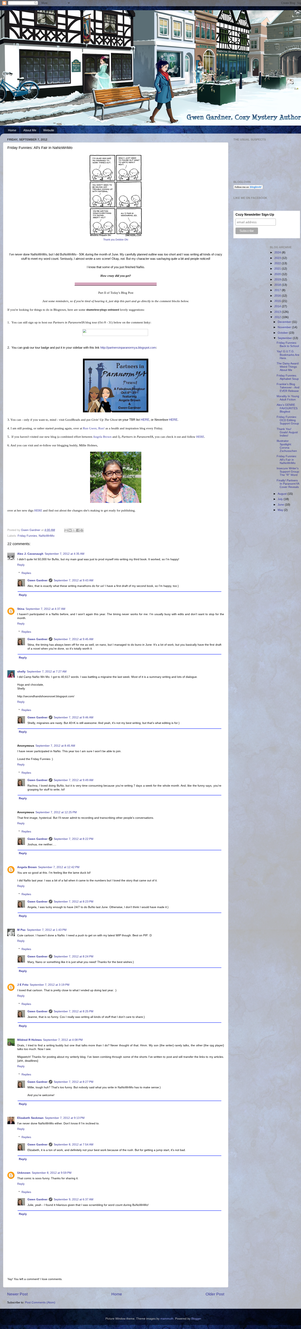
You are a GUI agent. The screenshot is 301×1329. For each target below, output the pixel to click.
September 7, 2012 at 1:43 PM (47, 929)
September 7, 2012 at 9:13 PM (65, 1117)
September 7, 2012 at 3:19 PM (49, 984)
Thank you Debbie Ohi (115, 239)
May (281, 509)
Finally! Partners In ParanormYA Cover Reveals (288, 484)
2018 (278, 284)
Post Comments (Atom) (40, 1302)
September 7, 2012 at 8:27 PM (73, 1081)
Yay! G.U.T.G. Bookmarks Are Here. (288, 354)
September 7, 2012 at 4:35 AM (64, 553)
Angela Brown (102, 436)
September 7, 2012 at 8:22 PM (73, 838)
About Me (29, 130)
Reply (21, 564)
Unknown (24, 1172)
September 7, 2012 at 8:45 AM (55, 745)
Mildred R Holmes (29, 1039)
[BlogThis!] (70, 530)
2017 (278, 290)
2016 (278, 295)
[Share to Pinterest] (82, 530)
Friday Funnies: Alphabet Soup (288, 377)
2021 (278, 268)
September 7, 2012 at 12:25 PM (56, 812)
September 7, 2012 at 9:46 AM (73, 717)
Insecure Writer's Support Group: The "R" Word (288, 471)
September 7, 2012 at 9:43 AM (73, 580)
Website (48, 130)
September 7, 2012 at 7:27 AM (47, 671)
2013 (278, 311)
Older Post (215, 1294)
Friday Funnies (27, 535)
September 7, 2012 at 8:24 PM (73, 956)
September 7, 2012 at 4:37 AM (45, 608)
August (282, 493)
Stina (20, 608)
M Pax (21, 929)
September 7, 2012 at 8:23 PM (73, 901)
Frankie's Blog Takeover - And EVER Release (288, 387)
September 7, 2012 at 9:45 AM (73, 639)
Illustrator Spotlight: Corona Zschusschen (287, 445)
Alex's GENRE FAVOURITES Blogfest (287, 408)
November (285, 327)
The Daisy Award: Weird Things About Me (288, 367)
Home (12, 130)
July (281, 499)
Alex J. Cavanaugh (30, 553)
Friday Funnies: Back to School (288, 344)
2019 (278, 279)
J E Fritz (22, 984)
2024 (278, 252)
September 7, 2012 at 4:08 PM (63, 1039)
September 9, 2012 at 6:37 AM (73, 1199)
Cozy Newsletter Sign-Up (254, 214)
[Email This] (66, 530)
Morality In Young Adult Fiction (288, 398)
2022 (278, 263)
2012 (278, 317)
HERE (145, 419)
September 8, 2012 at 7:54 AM (73, 1144)
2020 (278, 274)
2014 (278, 306)
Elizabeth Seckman (30, 1117)
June (281, 504)
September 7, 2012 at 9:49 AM (73, 780)
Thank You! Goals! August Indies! (287, 432)
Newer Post (17, 1294)
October (283, 332)
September (285, 338)
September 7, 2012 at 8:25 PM (73, 1011)
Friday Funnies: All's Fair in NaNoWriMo (287, 459)
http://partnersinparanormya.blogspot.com (128, 347)
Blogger (196, 1318)
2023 (278, 258)
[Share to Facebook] (78, 530)
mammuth (166, 1318)
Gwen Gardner (37, 580)
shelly (21, 671)
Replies (26, 573)
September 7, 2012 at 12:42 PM (58, 867)
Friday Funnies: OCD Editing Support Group (288, 420)
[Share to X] (74, 530)
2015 (278, 301)
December (285, 321)
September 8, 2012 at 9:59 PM (51, 1172)
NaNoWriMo (46, 535)
